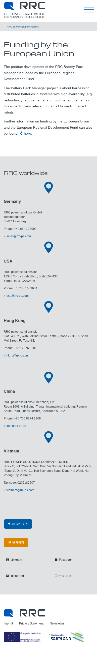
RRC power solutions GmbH (23, 26)
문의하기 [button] (17, 542)
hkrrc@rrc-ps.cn (17, 355)
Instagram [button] (17, 576)
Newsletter (57, 623)
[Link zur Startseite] (24, 613)
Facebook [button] (65, 560)
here (27, 133)
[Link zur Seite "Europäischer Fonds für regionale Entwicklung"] (45, 637)
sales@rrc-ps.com (18, 236)
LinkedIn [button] (16, 560)
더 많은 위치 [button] (19, 524)
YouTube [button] (64, 576)
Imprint (8, 623)
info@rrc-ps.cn (16, 426)
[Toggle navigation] (89, 10)
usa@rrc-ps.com (17, 295)
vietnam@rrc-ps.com (20, 490)
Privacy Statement (31, 623)
